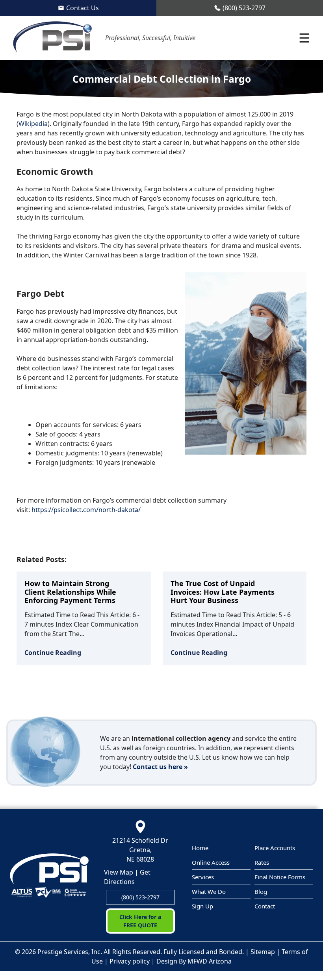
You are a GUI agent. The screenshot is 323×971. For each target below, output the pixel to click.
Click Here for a (140, 921)
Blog (260, 891)
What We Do (209, 891)
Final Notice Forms (279, 877)
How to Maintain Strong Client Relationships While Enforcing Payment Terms (70, 592)
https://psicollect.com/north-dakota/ (86, 509)
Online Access (211, 862)
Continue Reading (52, 652)
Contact (264, 906)
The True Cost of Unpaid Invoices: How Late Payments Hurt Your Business (223, 592)
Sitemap (263, 951)
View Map (118, 872)
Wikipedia (33, 123)
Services (203, 877)
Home (200, 848)
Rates (261, 862)
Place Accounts (274, 848)
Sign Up (202, 906)
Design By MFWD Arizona (194, 961)
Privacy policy (130, 961)
